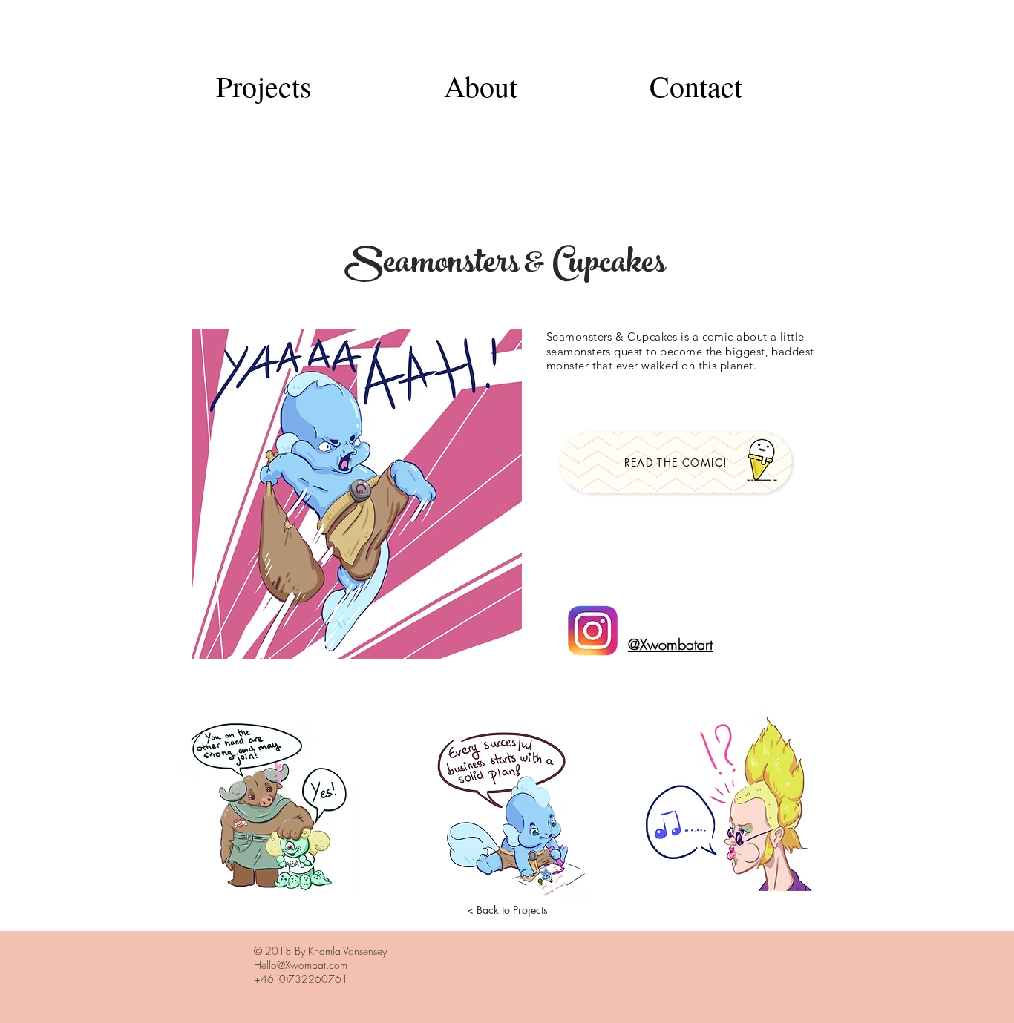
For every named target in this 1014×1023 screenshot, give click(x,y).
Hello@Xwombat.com (300, 965)
